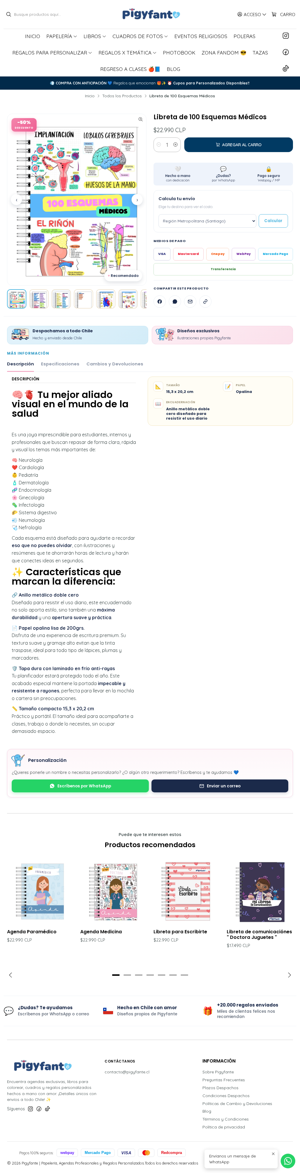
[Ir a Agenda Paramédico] (40, 891)
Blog (206, 1111)
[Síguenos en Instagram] (285, 36)
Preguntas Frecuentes (223, 1079)
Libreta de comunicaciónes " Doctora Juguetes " (259, 935)
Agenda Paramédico (32, 932)
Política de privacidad (223, 1127)
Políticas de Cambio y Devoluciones (237, 1103)
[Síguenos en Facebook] (285, 52)
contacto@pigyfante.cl (127, 1072)
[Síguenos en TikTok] (285, 69)
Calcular (273, 221)
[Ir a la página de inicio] (150, 14)
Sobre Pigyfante (218, 1072)
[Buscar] (8, 14)
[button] (115, 974)
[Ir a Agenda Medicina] (113, 891)
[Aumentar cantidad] (175, 145)
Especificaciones (60, 364)
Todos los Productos (122, 96)
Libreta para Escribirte (180, 932)
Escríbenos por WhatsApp (84, 786)
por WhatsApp (223, 174)
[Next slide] (288, 974)
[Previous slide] (11, 974)
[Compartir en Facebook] (160, 301)
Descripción (20, 364)
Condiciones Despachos (226, 1095)
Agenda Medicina (101, 932)
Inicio (90, 96)
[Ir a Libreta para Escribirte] (187, 891)
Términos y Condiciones (225, 1119)
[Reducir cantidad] (159, 145)
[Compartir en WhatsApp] (175, 301)
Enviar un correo (224, 786)
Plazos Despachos (220, 1087)
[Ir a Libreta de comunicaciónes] (260, 891)
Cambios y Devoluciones (114, 364)
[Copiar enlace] (205, 301)
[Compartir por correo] (190, 301)
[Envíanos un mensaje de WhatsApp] (288, 1161)
